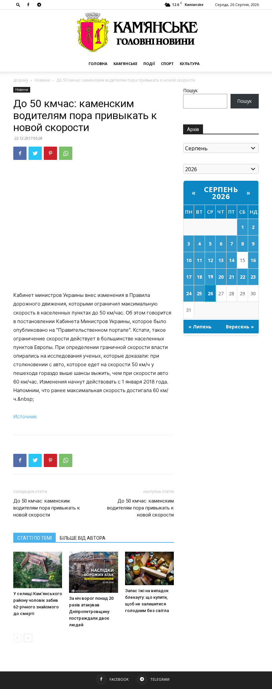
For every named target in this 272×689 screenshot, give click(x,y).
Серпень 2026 (221, 192)
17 (188, 277)
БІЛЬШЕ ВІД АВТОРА (82, 538)
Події (149, 63)
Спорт (167, 63)
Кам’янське (125, 63)
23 (253, 277)
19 (210, 276)
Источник (25, 416)
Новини (42, 80)
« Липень (200, 326)
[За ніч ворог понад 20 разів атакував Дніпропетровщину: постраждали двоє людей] (93, 572)
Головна (98, 63)
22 (242, 277)
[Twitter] (35, 153)
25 (199, 293)
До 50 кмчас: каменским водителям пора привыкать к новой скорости (46, 508)
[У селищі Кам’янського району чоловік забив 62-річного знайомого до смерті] (37, 570)
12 (210, 260)
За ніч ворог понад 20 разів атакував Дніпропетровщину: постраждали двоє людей (91, 611)
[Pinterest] (50, 153)
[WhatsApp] (65, 153)
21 (231, 277)
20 (221, 277)
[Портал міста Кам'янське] (136, 33)
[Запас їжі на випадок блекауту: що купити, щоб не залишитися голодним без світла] (149, 568)
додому (20, 80)
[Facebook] (28, 4)
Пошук (190, 90)
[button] (18, 4)
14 (231, 260)
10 (188, 260)
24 (188, 293)
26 (210, 293)
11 (199, 260)
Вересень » (240, 326)
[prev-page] (17, 638)
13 (221, 260)
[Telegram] (39, 4)
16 (253, 260)
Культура (190, 63)
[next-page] (28, 638)
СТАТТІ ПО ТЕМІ (34, 538)
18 (199, 277)
